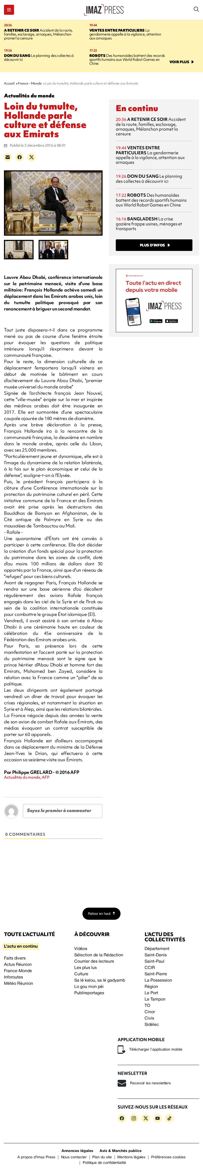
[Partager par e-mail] (7, 157)
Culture (81, 974)
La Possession (158, 980)
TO (147, 1006)
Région (151, 987)
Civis (149, 1018)
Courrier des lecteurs (94, 961)
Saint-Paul (154, 961)
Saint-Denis (156, 955)
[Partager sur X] (31, 157)
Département (157, 949)
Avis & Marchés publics (121, 1151)
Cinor (150, 1012)
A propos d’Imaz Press (36, 1157)
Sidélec (152, 1025)
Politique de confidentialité (104, 1163)
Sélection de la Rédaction (98, 955)
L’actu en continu (21, 946)
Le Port (151, 993)
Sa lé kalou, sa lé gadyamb (99, 980)
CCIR (150, 968)
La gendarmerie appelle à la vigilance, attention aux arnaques (125, 34)
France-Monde (18, 971)
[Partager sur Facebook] (19, 157)
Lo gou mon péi (89, 987)
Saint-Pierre (156, 974)
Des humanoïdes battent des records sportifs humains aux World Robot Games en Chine (127, 59)
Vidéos (80, 949)
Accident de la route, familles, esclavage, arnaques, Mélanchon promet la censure (38, 34)
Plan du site (102, 1157)
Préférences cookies (168, 1157)
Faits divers (15, 958)
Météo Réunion (18, 984)
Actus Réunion (18, 965)
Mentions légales (131, 1157)
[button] (9, 10)
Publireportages (89, 993)
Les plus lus (85, 968)
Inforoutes (13, 977)
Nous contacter (74, 1157)
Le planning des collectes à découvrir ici (39, 57)
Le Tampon (155, 999)
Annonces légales (77, 1151)
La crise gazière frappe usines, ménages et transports (149, 223)
